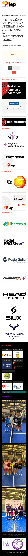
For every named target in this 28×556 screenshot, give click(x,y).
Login (14, 72)
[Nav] (2, 10)
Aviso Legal (15, 552)
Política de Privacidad (21, 550)
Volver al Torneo (21, 15)
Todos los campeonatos (8, 15)
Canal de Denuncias (11, 550)
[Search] (25, 10)
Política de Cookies (8, 552)
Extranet (4, 550)
